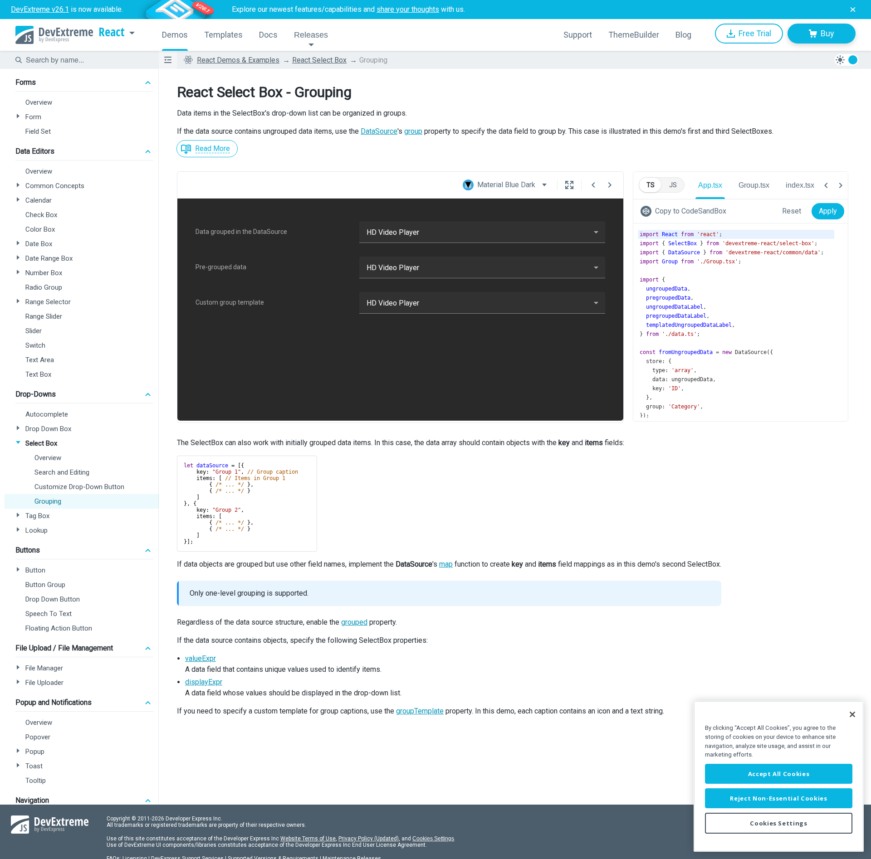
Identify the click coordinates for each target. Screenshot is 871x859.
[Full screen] (569, 185)
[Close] (852, 714)
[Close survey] (853, 9)
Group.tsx (754, 185)
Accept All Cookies (779, 774)
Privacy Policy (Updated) (368, 838)
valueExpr (200, 658)
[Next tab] (840, 185)
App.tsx (710, 185)
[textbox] (86, 60)
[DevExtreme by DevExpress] (54, 35)
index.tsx (800, 185)
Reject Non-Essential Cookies (778, 798)
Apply (828, 211)
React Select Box (319, 60)
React (111, 32)
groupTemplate (420, 711)
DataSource (379, 131)
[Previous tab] (826, 185)
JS (673, 185)
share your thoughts (408, 9)
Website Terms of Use (308, 838)
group (413, 131)
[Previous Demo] (593, 185)
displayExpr (203, 682)
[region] (779, 776)
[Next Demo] (610, 185)
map (446, 564)
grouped (354, 622)
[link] (685, 211)
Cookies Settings (433, 838)
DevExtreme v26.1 (40, 9)
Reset (791, 211)
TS (650, 185)
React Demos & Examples (238, 60)
